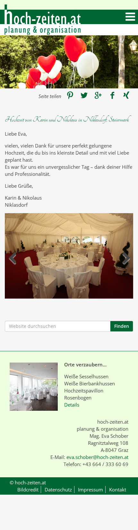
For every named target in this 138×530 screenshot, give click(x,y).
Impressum (90, 489)
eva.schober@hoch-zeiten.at (97, 457)
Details (71, 404)
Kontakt (117, 489)
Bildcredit (28, 489)
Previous (12, 260)
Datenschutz (58, 489)
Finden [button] (121, 326)
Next (126, 260)
